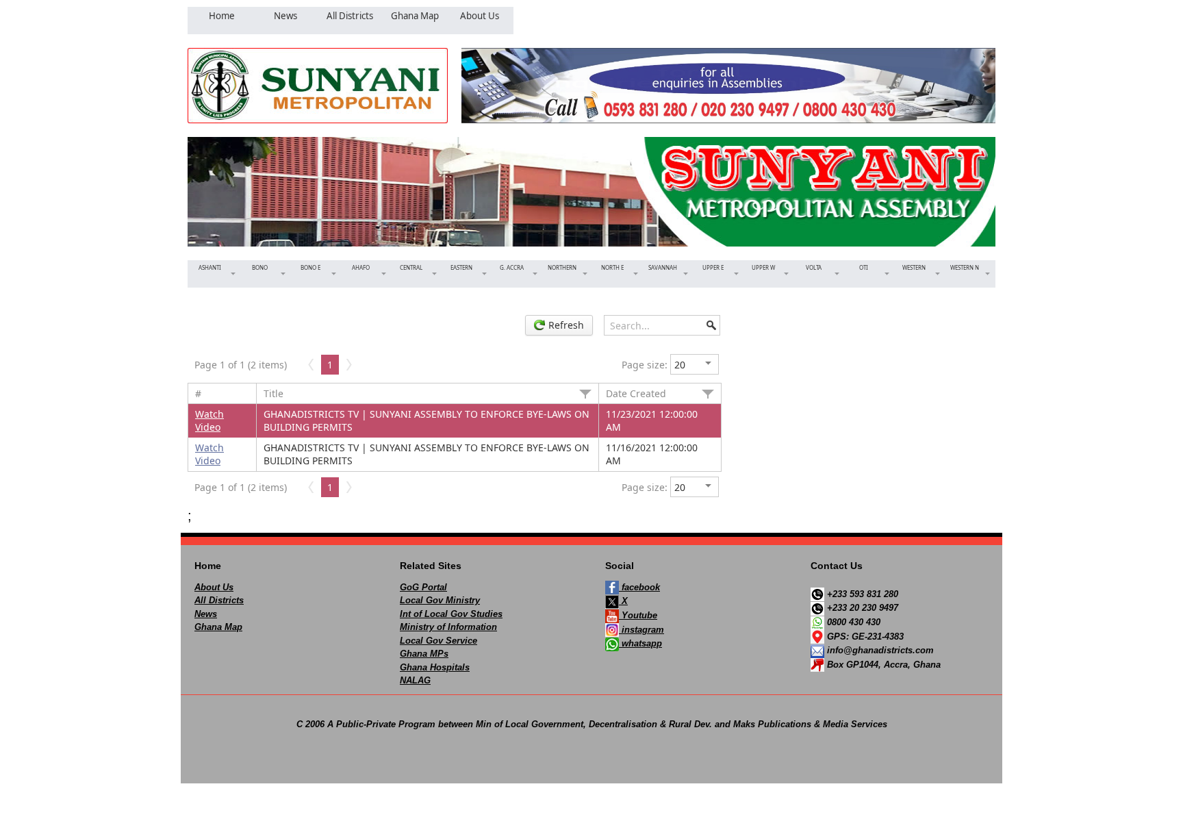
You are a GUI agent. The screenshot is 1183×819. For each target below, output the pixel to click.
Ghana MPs (424, 653)
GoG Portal (423, 587)
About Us (213, 587)
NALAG (415, 680)
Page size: (644, 364)
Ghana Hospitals (435, 667)
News (205, 614)
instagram (641, 630)
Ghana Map (218, 627)
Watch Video (209, 420)
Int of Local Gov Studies (451, 614)
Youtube (638, 615)
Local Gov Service (438, 640)
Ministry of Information (448, 627)
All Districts (219, 600)
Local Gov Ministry (440, 600)
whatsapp (640, 643)
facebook (639, 587)
